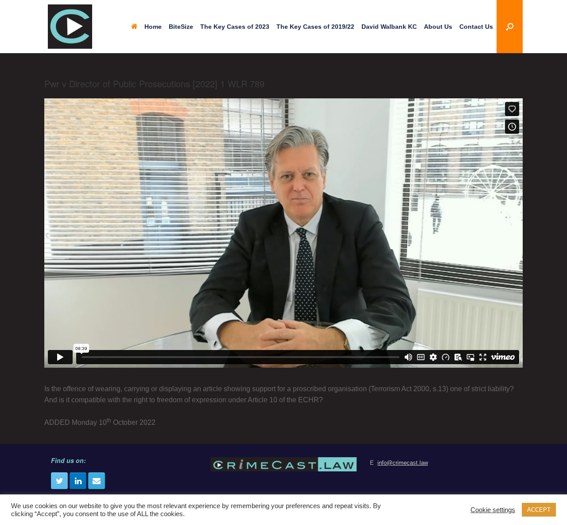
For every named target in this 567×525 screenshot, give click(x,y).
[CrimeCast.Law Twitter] (59, 480)
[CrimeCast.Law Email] (96, 480)
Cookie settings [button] (492, 509)
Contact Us (476, 26)
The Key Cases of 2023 (234, 26)
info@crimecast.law (402, 462)
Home (153, 26)
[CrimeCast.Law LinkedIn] (78, 480)
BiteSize (181, 26)
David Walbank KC (389, 26)
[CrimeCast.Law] (70, 26)
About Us (438, 26)
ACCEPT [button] (539, 509)
